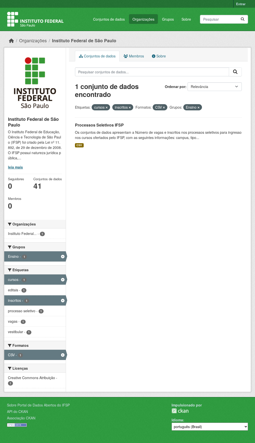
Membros (136, 55)
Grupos (168, 19)
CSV (79, 145)
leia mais (15, 167)
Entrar (241, 3)
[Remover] (107, 107)
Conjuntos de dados (109, 19)
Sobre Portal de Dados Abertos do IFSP (38, 404)
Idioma (177, 419)
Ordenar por (175, 86)
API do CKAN (17, 411)
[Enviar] (243, 19)
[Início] (11, 40)
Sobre (186, 19)
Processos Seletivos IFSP (99, 125)
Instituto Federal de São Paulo (84, 40)
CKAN (180, 410)
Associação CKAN (21, 417)
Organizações (143, 19)
